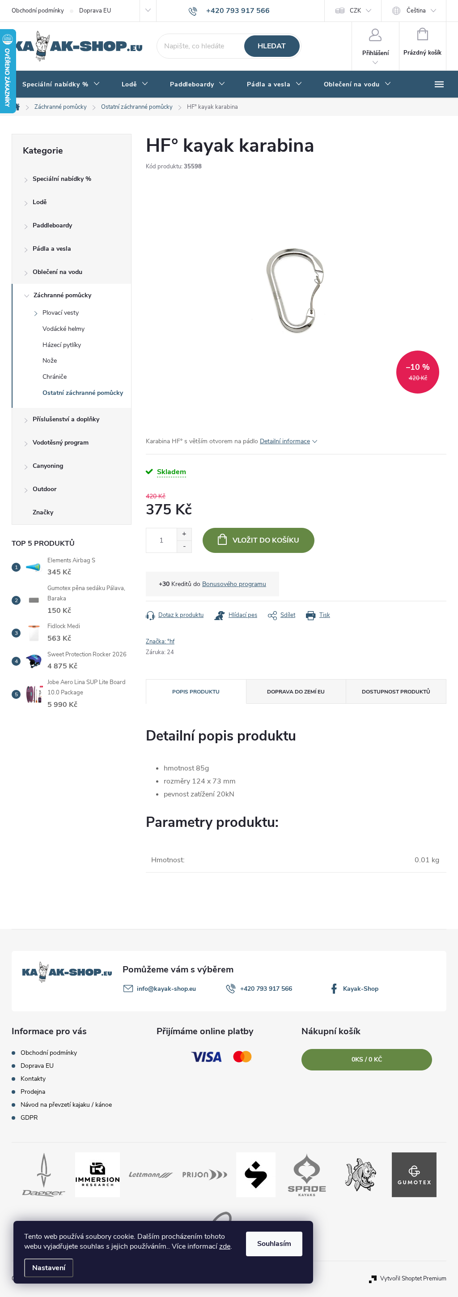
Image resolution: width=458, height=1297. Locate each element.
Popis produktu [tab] (196, 691)
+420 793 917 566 (266, 989)
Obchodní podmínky (38, 11)
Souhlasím (274, 1244)
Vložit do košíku (266, 540)
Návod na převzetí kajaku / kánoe (66, 1104)
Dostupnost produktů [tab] (396, 691)
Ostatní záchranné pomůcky (82, 393)
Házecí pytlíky (61, 345)
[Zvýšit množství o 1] (184, 534)
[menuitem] (61, 84)
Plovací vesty (60, 312)
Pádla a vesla (52, 248)
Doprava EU (95, 11)
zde (224, 1246)
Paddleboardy (52, 225)
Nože (49, 360)
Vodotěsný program (61, 442)
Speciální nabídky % (62, 179)
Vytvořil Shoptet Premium (413, 1279)
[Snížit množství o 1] (184, 546)
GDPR (29, 1117)
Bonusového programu (234, 584)
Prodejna (33, 1091)
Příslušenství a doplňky (66, 419)
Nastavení (48, 1268)
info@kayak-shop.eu (166, 989)
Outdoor (44, 489)
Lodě (40, 202)
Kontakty (33, 1078)
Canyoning (48, 466)
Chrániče (54, 376)
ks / (367, 1059)
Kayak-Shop (360, 989)
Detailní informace (285, 441)
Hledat (272, 46)
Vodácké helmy (63, 329)
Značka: (160, 642)
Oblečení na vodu (57, 272)
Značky (43, 512)
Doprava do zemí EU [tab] (296, 691)
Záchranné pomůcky (62, 295)
